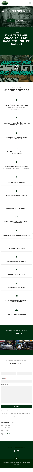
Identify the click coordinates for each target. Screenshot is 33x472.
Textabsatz (4, 384)
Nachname (20, 376)
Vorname (4, 376)
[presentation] (3, 345)
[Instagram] (18, 451)
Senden (16, 406)
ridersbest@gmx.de (9, 433)
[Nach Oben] (16, 459)
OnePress (22, 462)
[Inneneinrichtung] (24, 345)
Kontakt (20, 20)
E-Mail (3, 378)
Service (11, 20)
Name (3, 371)
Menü (30, 3)
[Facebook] (14, 451)
